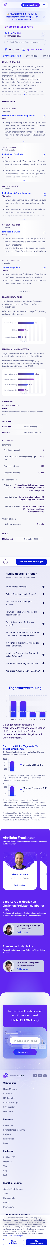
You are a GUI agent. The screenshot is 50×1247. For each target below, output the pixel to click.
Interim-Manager (11, 1102)
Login (5, 1143)
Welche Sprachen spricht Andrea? (21, 594)
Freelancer (8, 1125)
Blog (5, 1170)
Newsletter (8, 1111)
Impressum (8, 1207)
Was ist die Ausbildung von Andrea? (22, 663)
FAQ (5, 1175)
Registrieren (8, 1139)
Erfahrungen (32, 56)
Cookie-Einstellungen (12, 1189)
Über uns (7, 1161)
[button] (33, 49)
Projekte (7, 1134)
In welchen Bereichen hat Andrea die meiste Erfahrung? (22, 654)
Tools (5, 1166)
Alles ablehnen (13, 1242)
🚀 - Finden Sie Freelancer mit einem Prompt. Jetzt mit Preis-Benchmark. (22, 17)
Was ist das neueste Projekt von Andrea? (20, 623)
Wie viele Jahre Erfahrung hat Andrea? (19, 603)
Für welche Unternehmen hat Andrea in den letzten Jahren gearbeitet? (22, 634)
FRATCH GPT (9, 1157)
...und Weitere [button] (24, 291)
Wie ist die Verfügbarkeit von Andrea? (23, 671)
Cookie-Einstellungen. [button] (14, 1236)
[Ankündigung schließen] (44, 17)
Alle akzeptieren (36, 1242)
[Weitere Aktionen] (5, 561)
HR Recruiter (9, 1098)
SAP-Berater (9, 1107)
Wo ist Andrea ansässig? (17, 586)
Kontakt (6, 1202)
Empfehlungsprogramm (14, 1130)
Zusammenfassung (12, 56)
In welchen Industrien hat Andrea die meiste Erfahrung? (22, 644)
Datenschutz (9, 1198)
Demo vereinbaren (30, 5)
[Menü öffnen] (44, 5)
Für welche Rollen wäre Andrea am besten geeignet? (21, 613)
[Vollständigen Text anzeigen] (24, 142)
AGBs (5, 1193)
